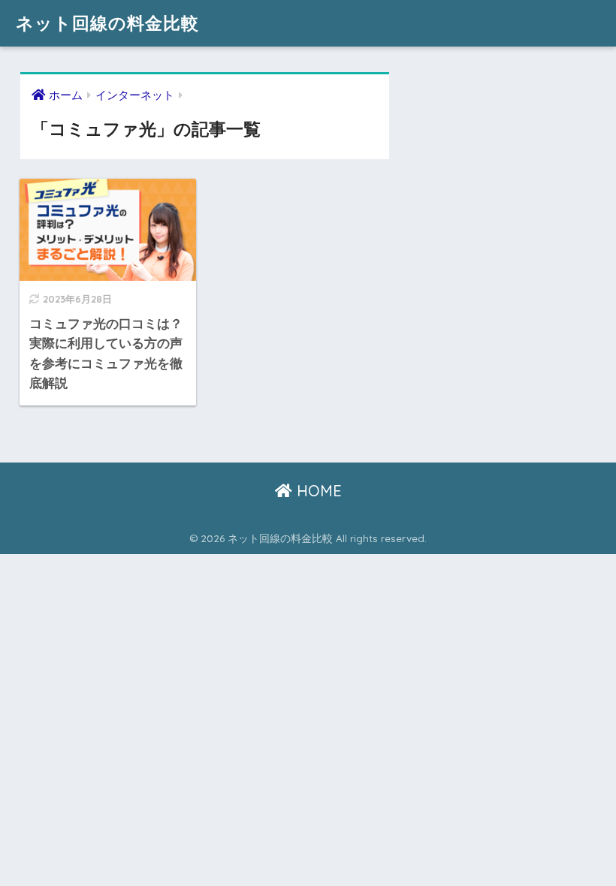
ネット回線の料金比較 (107, 23)
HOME (317, 490)
